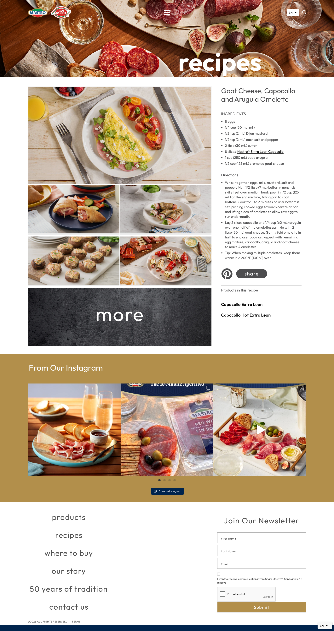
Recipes (69, 535)
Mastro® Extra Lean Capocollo (260, 151)
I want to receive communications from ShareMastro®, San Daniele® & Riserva (259, 581)
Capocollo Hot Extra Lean (246, 315)
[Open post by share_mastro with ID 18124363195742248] (259, 429)
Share (252, 273)
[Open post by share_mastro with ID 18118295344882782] (167, 429)
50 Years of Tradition (69, 589)
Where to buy (68, 553)
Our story (69, 571)
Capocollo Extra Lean (241, 304)
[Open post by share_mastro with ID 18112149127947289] (74, 429)
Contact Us (69, 607)
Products (69, 517)
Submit (261, 607)
